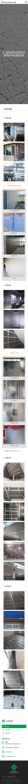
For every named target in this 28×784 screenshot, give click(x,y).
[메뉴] (26, 2)
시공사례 (7, 726)
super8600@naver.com (11, 756)
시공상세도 (7, 733)
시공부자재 (7, 730)
